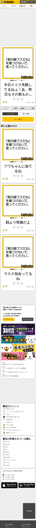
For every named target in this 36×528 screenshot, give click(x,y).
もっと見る (18, 119)
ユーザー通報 (30, 108)
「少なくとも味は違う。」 (12, 427)
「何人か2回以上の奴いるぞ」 (13, 417)
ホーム (4, 6)
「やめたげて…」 (9, 422)
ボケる (13, 6)
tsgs (6, 447)
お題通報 (22, 108)
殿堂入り (7, 526)
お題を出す (22, 6)
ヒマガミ (7, 441)
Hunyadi (7, 444)
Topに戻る (29, 511)
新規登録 (23, 2)
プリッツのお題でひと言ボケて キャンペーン (15, 371)
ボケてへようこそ (27, 319)
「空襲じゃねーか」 (10, 409)
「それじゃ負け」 (9, 425)
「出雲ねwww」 (9, 419)
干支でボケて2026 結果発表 (10, 375)
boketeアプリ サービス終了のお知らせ (13, 363)
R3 (6, 449)
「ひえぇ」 (8, 414)
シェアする (5, 108)
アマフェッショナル (10, 460)
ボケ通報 (14, 108)
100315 (7, 454)
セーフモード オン (8, 319)
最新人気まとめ (26, 526)
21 (7, 178)
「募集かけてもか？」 (11, 432)
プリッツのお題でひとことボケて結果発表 (14, 367)
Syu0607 (7, 457)
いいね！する (9, 475)
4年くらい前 (30, 102)
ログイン (31, 2)
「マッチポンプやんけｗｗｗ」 (13, 430)
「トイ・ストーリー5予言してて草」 (14, 411)
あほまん (7, 452)
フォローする (9, 477)
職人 (31, 6)
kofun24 (7, 465)
